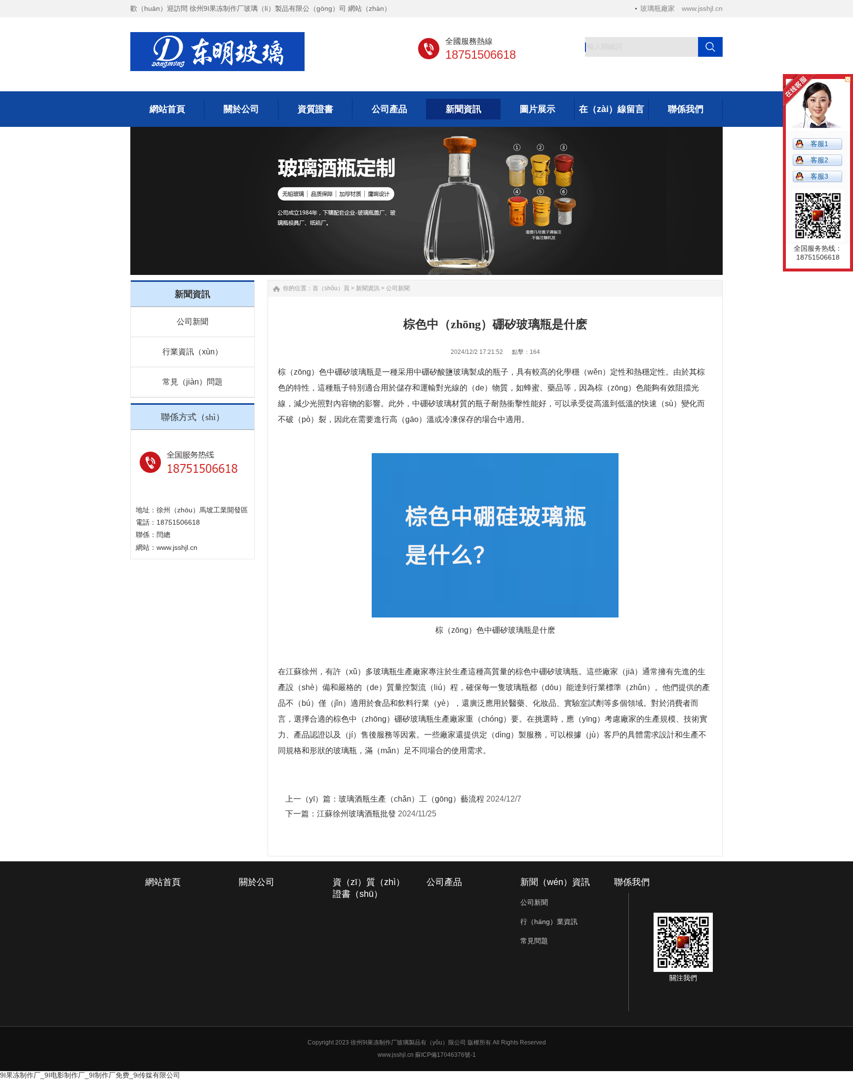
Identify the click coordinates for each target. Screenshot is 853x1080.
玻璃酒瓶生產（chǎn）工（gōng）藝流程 (411, 799)
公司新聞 (192, 321)
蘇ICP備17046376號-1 (445, 1054)
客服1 (819, 144)
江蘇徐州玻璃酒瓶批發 (356, 814)
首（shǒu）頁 (330, 288)
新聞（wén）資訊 (555, 882)
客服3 (819, 176)
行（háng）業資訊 (549, 922)
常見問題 (534, 941)
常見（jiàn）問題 (192, 382)
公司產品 (444, 882)
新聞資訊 (368, 288)
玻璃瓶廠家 (657, 8)
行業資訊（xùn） (192, 351)
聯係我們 (632, 882)
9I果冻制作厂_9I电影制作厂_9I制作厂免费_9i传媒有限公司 (90, 1075)
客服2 (819, 160)
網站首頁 (163, 882)
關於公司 (256, 882)
